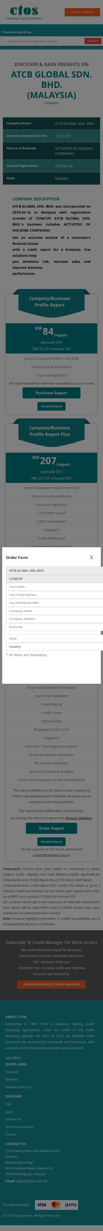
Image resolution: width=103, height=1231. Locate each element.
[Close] (91, 557)
